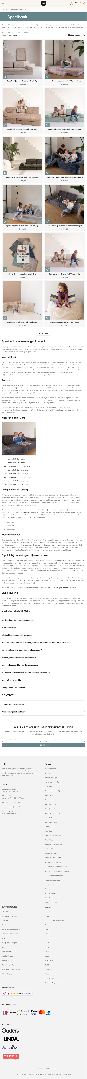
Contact (5, 920)
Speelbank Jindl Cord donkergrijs (17, 466)
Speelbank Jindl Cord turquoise (16, 484)
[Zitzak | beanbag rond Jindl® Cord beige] (64, 300)
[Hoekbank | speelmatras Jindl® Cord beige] (22, 300)
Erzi (46, 938)
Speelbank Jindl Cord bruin (14, 463)
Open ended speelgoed (53, 791)
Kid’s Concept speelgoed (54, 920)
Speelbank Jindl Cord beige (14, 459)
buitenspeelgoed (8, 775)
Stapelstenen (50, 826)
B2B (3, 938)
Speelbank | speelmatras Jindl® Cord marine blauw (65, 177)
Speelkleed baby (51, 822)
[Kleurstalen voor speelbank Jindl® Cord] (22, 252)
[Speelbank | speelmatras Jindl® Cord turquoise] (64, 107)
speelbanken (30, 768)
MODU (47, 947)
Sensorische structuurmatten (56, 867)
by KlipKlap (49, 960)
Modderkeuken (50, 893)
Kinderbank (49, 800)
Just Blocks (49, 978)
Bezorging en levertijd (10, 916)
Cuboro (47, 956)
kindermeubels (26, 773)
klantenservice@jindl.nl (11, 807)
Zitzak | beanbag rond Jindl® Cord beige (64, 322)
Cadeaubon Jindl (51, 902)
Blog (3, 947)
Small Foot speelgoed (53, 983)
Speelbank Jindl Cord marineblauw (17, 477)
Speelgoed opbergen (52, 813)
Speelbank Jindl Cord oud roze (16, 481)
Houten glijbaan (51, 853)
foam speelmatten (61, 588)
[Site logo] (43, 3)
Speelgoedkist (50, 809)
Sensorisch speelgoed (53, 862)
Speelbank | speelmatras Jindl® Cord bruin (22, 129)
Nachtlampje (49, 898)
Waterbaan (49, 831)
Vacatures (5, 925)
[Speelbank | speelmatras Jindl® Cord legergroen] (22, 156)
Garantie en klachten (10, 965)
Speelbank (49, 795)
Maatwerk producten (53, 858)
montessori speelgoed (10, 771)
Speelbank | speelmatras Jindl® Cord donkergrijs (65, 226)
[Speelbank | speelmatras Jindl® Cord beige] (22, 59)
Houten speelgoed (9, 768)
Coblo (47, 929)
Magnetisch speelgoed (53, 844)
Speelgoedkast (50, 804)
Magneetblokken (51, 849)
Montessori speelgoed (53, 782)
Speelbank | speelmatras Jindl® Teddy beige (65, 274)
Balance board (50, 768)
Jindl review (6, 952)
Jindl (47, 911)
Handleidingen (7, 956)
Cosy (46, 925)
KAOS (47, 965)
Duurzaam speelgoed (53, 835)
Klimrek (48, 773)
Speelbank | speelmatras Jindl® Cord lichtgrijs (22, 226)
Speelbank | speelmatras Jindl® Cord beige (22, 81)
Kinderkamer (50, 884)
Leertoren (48, 786)
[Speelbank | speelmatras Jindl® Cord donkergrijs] (64, 204)
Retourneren (6, 960)
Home (4, 35)
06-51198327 (6, 802)
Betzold (47, 916)
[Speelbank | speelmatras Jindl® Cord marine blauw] (64, 156)
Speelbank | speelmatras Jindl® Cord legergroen (22, 177)
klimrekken (24, 771)
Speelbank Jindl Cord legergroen (16, 470)
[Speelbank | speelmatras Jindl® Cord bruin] (22, 107)
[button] (5, 76)
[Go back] (4, 17)
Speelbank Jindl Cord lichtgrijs (16, 473)
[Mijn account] (71, 3)
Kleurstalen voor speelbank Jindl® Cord (22, 274)
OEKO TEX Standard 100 (24, 512)
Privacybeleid (7, 974)
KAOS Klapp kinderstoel (54, 875)
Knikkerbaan (49, 889)
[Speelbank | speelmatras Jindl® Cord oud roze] (64, 59)
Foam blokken (50, 840)
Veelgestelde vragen (9, 943)
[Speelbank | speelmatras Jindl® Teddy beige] (64, 252)
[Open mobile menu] (3, 3)
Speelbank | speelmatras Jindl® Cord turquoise (64, 129)
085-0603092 (7, 796)
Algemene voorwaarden (11, 969)
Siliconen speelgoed (52, 880)
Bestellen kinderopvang (11, 929)
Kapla (47, 943)
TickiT (47, 934)
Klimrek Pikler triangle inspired (57, 871)
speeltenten (15, 773)
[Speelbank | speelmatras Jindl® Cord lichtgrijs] (22, 204)
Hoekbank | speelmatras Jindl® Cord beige (22, 322)
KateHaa (48, 969)
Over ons (5, 911)
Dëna (47, 974)
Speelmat (48, 818)
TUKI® (47, 952)
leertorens (21, 768)
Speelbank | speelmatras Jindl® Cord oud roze (64, 81)
